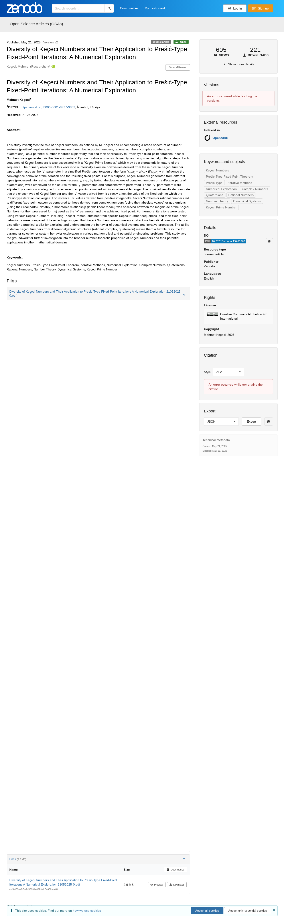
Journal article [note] (161, 42)
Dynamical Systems (247, 201)
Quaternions (214, 195)
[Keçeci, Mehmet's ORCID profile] (52, 66)
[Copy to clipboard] (269, 241)
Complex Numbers (255, 189)
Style (207, 372)
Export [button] (251, 421)
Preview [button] (158, 884)
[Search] (109, 8)
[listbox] (228, 372)
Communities (129, 8)
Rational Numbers (241, 195)
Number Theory (217, 201)
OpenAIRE (220, 138)
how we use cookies (87, 910)
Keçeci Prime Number (221, 207)
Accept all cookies (207, 910)
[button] (98, 293)
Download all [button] (177, 869)
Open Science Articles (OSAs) (36, 24)
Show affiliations (177, 67)
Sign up (263, 8)
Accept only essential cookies (247, 910)
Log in (237, 8)
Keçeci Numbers (217, 170)
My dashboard (155, 8)
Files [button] (17, 859)
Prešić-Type (214, 183)
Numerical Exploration (221, 189)
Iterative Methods (240, 183)
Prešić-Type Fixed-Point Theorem (229, 176)
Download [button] (178, 884)
